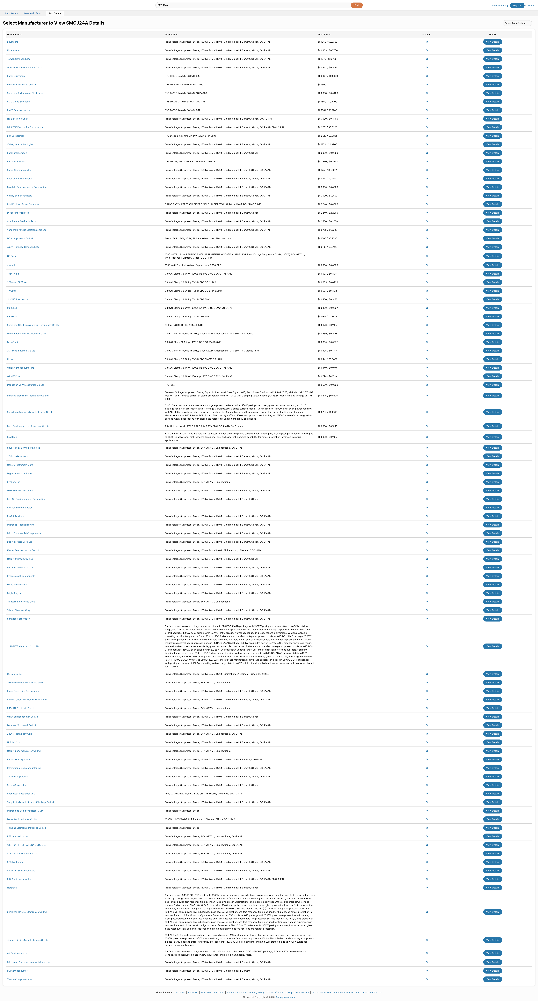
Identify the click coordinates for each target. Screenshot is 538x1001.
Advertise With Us (372, 992)
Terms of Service (276, 992)
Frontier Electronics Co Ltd (21, 84)
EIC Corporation (15, 135)
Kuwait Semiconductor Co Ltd (23, 550)
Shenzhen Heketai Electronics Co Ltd (27, 911)
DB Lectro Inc (14, 674)
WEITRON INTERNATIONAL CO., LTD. (26, 844)
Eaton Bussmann (16, 76)
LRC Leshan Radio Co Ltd (20, 567)
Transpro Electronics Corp (21, 601)
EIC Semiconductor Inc (19, 879)
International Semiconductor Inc (24, 768)
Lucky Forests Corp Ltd (19, 541)
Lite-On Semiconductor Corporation (26, 499)
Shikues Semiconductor (19, 507)
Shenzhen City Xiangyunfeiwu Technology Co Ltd (33, 325)
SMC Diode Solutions (18, 101)
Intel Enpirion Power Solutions (23, 204)
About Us (193, 992)
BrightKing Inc (14, 593)
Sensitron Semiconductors (21, 870)
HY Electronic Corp (17, 118)
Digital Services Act (298, 992)
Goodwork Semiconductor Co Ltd (25, 67)
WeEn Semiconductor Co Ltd (22, 716)
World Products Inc (17, 584)
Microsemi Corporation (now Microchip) (28, 962)
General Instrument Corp (20, 464)
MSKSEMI (12, 307)
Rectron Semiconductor (19, 178)
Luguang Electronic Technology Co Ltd (28, 395)
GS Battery (13, 256)
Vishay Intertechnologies (20, 144)
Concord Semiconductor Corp (23, 853)
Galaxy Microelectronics (20, 558)
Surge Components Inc (19, 170)
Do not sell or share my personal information (336, 992)
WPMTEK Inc (14, 376)
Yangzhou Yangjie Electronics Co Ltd (27, 229)
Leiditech (12, 437)
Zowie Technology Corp (20, 733)
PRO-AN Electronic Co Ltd (21, 708)
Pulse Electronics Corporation (23, 691)
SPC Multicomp (15, 862)
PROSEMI (12, 316)
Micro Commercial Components (24, 533)
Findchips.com (12, 5)
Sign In (531, 5)
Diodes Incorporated (18, 212)
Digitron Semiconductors (20, 473)
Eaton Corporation (17, 152)
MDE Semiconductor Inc (20, 490)
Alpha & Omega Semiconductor (23, 247)
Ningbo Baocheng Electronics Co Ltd (27, 333)
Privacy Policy (256, 992)
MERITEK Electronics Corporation (25, 127)
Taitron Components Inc (20, 979)
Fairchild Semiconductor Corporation (27, 187)
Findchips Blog (500, 5)
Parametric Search (236, 992)
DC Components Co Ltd (20, 238)
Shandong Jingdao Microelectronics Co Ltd (30, 412)
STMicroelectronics (17, 456)
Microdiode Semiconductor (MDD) (25, 810)
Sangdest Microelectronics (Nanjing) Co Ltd (30, 802)
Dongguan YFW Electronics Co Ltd (25, 384)
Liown (10, 359)
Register (517, 5)
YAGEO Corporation (17, 776)
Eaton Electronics (16, 161)
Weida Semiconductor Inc (20, 367)
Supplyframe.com (285, 997)
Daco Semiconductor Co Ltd (22, 819)
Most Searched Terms (212, 992)
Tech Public (13, 273)
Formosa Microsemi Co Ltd (21, 725)
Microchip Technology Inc (20, 524)
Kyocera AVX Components (21, 576)
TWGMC (11, 290)
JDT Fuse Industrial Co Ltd (21, 350)
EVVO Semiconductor (18, 110)
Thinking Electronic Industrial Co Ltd (26, 827)
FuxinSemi (12, 342)
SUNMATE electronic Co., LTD (23, 646)
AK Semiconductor (17, 953)
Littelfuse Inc (14, 50)
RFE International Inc (18, 836)
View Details (492, 41)
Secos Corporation (17, 785)
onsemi (11, 265)
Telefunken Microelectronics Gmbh (25, 682)
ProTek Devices (15, 516)
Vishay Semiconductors (19, 195)
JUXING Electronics (17, 299)
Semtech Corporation (18, 618)
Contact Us (179, 992)
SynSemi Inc (13, 482)
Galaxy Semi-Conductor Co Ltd (24, 750)
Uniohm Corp (14, 742)
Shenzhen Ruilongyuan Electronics (25, 93)
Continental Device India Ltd (22, 221)
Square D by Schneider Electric (23, 447)
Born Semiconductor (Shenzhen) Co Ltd (28, 426)
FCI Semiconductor (17, 970)
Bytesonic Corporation (19, 759)
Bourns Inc (12, 41)
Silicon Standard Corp (19, 610)
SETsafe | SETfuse (16, 282)
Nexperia (12, 887)
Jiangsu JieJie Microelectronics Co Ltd (27, 940)
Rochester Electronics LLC (21, 793)
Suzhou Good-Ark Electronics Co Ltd (27, 699)
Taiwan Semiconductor (19, 58)
